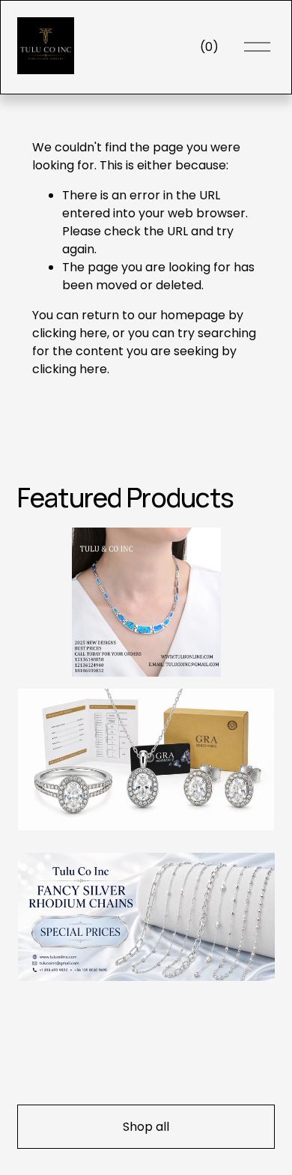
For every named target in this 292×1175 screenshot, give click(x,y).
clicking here (69, 333)
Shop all (146, 1126)
